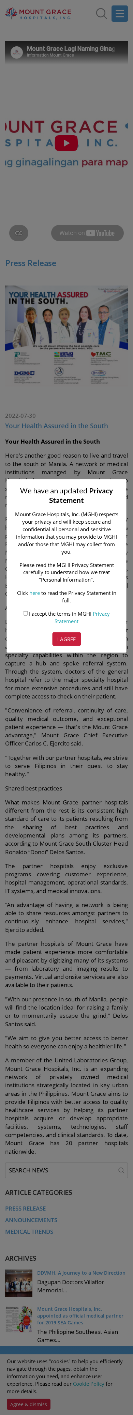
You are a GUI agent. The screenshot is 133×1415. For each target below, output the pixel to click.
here (34, 592)
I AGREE (66, 639)
